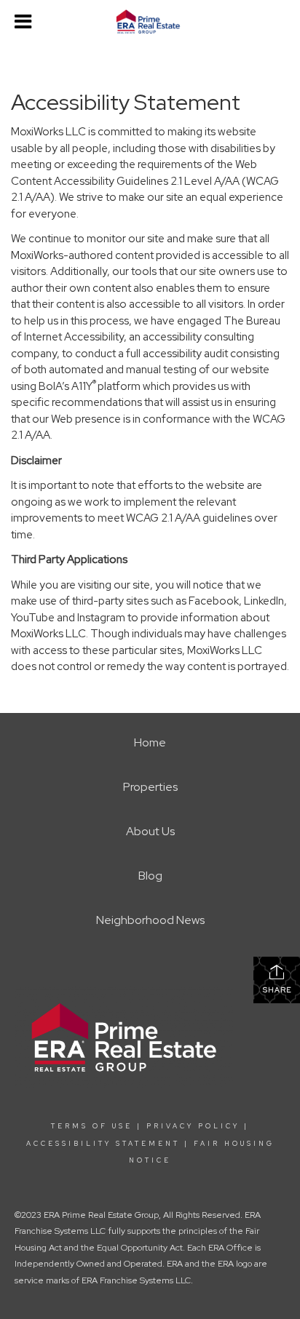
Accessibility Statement (103, 1143)
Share (277, 990)
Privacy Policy (193, 1126)
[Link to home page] (150, 22)
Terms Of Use (92, 1126)
